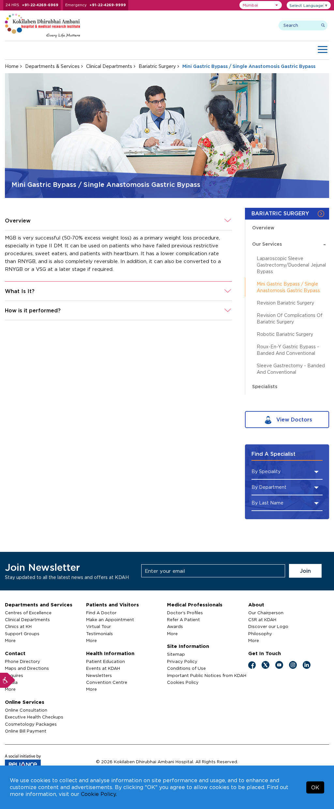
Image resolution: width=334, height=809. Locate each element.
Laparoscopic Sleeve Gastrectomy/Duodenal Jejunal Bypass (291, 265)
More (10, 640)
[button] (260, 5)
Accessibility (7, 680)
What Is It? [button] (20, 291)
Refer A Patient (183, 619)
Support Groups (22, 633)
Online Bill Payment (25, 731)
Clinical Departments (109, 66)
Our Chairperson (265, 612)
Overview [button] (18, 220)
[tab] (118, 220)
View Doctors (293, 419)
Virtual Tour (98, 626)
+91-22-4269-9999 (107, 5)
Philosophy (260, 633)
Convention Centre (106, 682)
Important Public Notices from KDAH (206, 675)
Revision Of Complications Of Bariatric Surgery (290, 318)
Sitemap (176, 654)
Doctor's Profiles (185, 612)
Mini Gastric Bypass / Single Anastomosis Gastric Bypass (288, 287)
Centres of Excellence (28, 612)
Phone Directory (22, 661)
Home (12, 66)
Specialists (264, 386)
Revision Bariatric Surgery (285, 302)
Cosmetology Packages (31, 724)
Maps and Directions (27, 668)
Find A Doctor (101, 612)
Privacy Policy (182, 661)
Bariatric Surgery (157, 66)
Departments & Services (52, 66)
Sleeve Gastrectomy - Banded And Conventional (291, 368)
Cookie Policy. (99, 794)
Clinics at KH (18, 626)
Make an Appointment (110, 619)
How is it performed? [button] (33, 310)
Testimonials (99, 633)
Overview (263, 227)
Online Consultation (26, 710)
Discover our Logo (268, 626)
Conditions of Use (186, 668)
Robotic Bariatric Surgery (285, 334)
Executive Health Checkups (34, 717)
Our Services (289, 244)
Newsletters (99, 675)
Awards (175, 626)
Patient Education (105, 661)
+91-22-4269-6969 (40, 5)
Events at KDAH (103, 668)
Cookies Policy (183, 682)
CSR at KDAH (262, 619)
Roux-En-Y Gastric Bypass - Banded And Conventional (288, 349)
